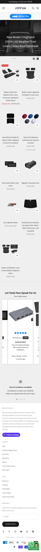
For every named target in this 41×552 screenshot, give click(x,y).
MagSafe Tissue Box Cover (30, 183)
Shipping (5, 458)
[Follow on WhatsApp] (27, 531)
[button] (18, 369)
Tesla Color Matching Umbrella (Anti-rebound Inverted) (30, 140)
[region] (20, 387)
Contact (5, 485)
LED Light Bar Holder (10, 222)
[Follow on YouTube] (21, 531)
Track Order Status (8, 466)
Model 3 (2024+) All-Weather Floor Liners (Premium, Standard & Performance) (10, 96)
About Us (5, 481)
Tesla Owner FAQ (8, 497)
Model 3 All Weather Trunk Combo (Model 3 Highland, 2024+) (10, 271)
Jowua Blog (6, 493)
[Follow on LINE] (33, 531)
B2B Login (5, 470)
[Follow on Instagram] (15, 531)
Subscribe (11, 524)
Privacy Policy (20, 537)
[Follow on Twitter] (9, 531)
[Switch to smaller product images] (38, 58)
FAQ (3, 446)
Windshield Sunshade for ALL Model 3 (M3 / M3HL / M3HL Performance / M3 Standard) (30, 226)
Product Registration (9, 450)
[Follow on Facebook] (3, 531)
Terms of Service (30, 537)
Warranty (5, 454)
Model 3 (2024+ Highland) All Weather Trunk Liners (30, 93)
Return (4, 462)
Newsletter (6, 489)
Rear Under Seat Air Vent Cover (10, 184)
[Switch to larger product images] (34, 58)
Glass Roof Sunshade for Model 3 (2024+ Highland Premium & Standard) (10, 140)
